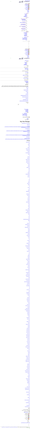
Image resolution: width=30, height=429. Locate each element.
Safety (26, 14)
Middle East (27, 9)
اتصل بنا (29, 422)
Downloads (25, 34)
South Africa (26, 5)
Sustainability (25, 16)
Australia (27, 7)
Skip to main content (27, 0)
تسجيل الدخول (26, 60)
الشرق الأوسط (27, 3)
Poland (28, 11)
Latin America (26, 416)
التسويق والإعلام (25, 38)
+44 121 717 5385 (26, 412)
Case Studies (25, 33)
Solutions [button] (27, 61)
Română (28, 57)
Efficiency (25, 62)
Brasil (27, 6)
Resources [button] (27, 102)
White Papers (25, 32)
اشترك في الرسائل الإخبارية (24, 422)
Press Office (25, 35)
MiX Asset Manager (23, 24)
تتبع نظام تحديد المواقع (22, 22)
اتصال (27, 36)
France (28, 420)
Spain (27, 418)
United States (26, 4)
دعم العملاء (25, 37)
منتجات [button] (27, 65)
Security (26, 15)
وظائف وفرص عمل (24, 113)
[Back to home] (19, 2)
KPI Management (23, 28)
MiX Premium (23, 19)
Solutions (27, 13)
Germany (28, 55)
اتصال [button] (27, 112)
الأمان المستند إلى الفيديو (22, 26)
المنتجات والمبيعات (24, 39)
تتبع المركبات (23, 21)
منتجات (27, 17)
